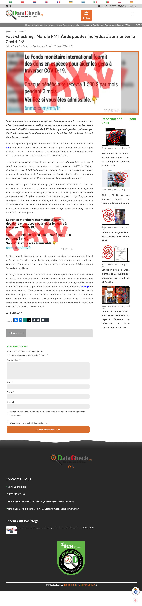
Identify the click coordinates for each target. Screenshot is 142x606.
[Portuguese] (107, 2)
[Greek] (83, 2)
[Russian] (119, 2)
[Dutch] (34, 2)
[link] (86, 15)
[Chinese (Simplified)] (22, 2)
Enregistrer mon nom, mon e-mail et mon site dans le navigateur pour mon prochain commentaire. (47, 414)
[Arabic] (10, 2)
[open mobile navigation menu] (132, 14)
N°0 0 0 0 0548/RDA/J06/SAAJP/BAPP (80, 585)
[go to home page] (25, 15)
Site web (10, 402)
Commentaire (13, 360)
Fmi (8, 147)
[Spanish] (132, 2)
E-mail (10, 392)
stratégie (85, 286)
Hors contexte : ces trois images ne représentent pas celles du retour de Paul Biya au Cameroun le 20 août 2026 (57, 25)
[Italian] (95, 2)
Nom (9, 382)
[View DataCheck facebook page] (7, 6)
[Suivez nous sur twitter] (72, 466)
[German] (71, 2)
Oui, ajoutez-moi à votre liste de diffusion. (28, 423)
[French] (59, 2)
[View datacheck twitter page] (10, 6)
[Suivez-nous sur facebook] (69, 466)
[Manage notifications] (135, 600)
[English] (47, 2)
